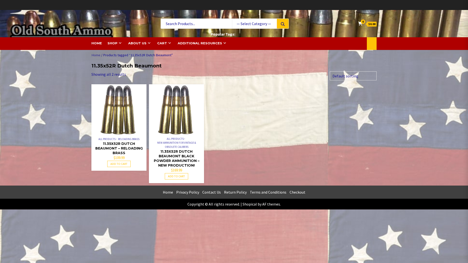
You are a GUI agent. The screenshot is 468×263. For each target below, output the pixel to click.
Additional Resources (200, 43)
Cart (162, 43)
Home (96, 43)
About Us (137, 43)
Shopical (250, 204)
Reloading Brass (128, 139)
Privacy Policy (187, 192)
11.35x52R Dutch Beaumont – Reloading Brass (119, 148)
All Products (107, 139)
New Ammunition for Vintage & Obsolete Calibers (176, 145)
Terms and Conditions (268, 192)
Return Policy (235, 192)
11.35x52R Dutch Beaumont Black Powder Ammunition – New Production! (176, 158)
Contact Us (211, 192)
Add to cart (118, 164)
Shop (112, 43)
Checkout (297, 192)
